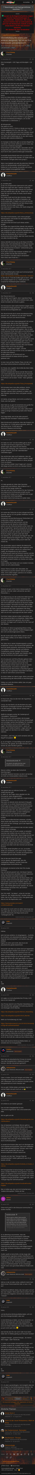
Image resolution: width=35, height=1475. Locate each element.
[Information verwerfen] (32, 7)
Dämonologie (10, 1445)
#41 (33, 59)
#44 (33, 293)
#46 (33, 477)
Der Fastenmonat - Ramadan (15, 1430)
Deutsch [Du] (15, 1465)
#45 (33, 439)
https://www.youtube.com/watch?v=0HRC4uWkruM (12, 904)
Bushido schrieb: (10, 1214)
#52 (33, 928)
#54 (33, 1056)
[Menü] (3, 2)
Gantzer (7, 1439)
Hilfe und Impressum (7, 1470)
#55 (33, 1074)
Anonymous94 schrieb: (12, 760)
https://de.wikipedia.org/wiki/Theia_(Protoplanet (16, 383)
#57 (33, 1204)
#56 (33, 1100)
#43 (33, 269)
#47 (33, 509)
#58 (33, 1279)
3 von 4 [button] (18, 1399)
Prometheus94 (6, 45)
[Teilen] (30, 59)
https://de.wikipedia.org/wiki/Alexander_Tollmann (17, 276)
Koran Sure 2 (10, 1413)
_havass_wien (8, 1432)
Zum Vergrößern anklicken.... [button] (17, 1229)
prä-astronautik (6, 47)
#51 (33, 787)
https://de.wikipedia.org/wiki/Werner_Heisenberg (17, 1012)
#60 (33, 1382)
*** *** (17, 8)
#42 (33, 180)
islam (28, 45)
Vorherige (11, 1399)
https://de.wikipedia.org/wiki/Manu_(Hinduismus (17, 213)
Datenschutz (19, 1468)
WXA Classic (6, 1465)
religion (13, 47)
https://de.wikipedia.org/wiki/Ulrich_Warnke (15, 1015)
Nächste (24, 1399)
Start (15, 1470)
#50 (33, 757)
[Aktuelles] (32, 2)
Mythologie (14, 1447)
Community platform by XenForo (16, 1473)
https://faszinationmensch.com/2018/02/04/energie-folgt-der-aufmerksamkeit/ (17, 1024)
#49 (33, 695)
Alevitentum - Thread (13, 1438)
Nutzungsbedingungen (7, 1468)
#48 (33, 586)
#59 (33, 1307)
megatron (7, 1447)
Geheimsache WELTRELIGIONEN (21, 1415)
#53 (33, 995)
